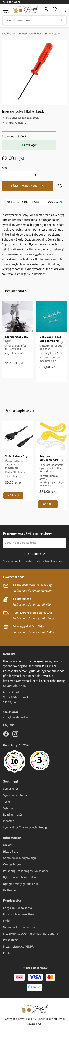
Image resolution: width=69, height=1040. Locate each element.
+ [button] (35, 175)
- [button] (6, 175)
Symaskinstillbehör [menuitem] (15, 795)
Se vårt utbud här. (14, 686)
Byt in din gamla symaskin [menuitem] (19, 877)
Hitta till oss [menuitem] (10, 851)
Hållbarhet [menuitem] (10, 890)
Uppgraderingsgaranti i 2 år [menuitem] (20, 884)
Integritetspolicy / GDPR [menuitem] (18, 946)
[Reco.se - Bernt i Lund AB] (39, 760)
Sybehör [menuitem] (8, 808)
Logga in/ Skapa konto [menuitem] (17, 908)
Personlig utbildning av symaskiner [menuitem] (25, 871)
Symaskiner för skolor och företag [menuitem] (25, 827)
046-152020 (13, 2)
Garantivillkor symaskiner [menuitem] (19, 927)
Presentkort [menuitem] (10, 940)
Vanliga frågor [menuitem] (12, 864)
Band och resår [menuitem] (12, 814)
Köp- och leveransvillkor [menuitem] (18, 914)
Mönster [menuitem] (8, 821)
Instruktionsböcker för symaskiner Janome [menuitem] (31, 934)
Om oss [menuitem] (8, 845)
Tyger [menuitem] (6, 802)
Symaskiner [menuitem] (10, 789)
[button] (5, 8)
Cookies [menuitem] (8, 953)
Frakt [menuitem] (6, 921)
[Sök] (61, 20)
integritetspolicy (57, 561)
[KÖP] (27, 186)
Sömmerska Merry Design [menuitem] (19, 858)
